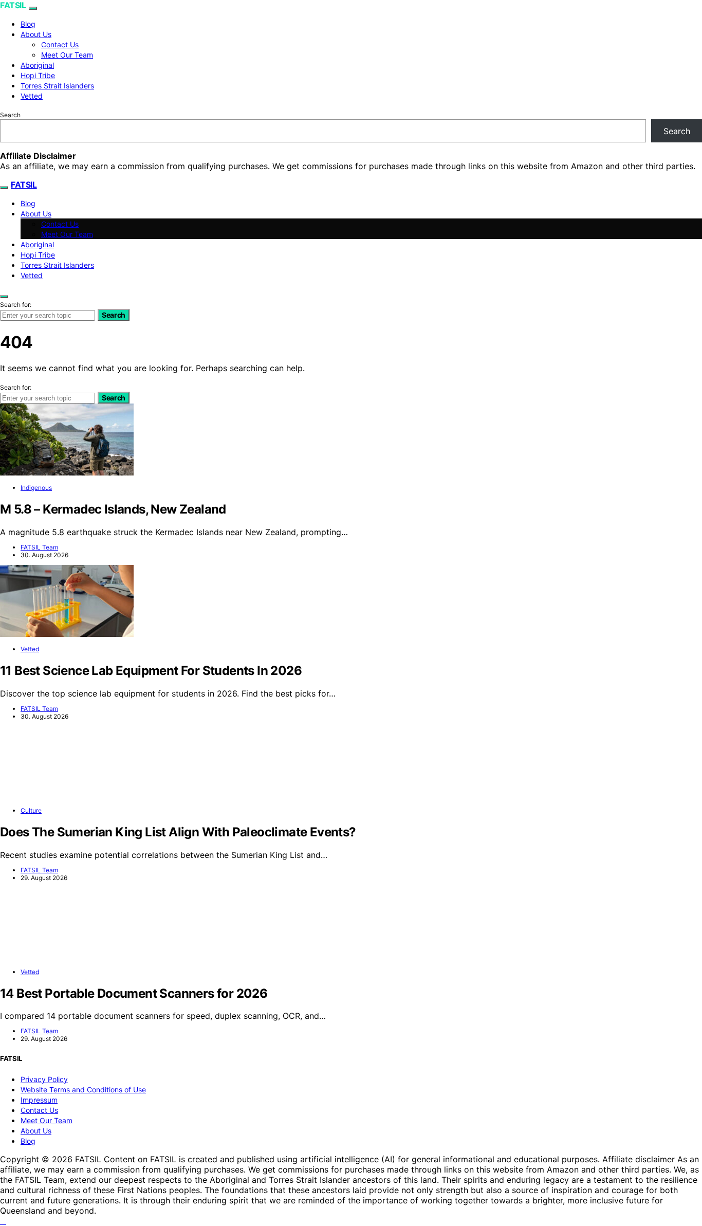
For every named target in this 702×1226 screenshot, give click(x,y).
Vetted (32, 96)
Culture (31, 810)
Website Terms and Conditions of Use (83, 1089)
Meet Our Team (67, 54)
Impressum (39, 1099)
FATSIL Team (39, 547)
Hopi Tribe (38, 75)
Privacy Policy (44, 1079)
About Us (36, 34)
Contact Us (60, 44)
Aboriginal (37, 65)
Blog (28, 24)
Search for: (15, 304)
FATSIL (13, 5)
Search (10, 115)
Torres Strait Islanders (57, 85)
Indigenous (36, 487)
